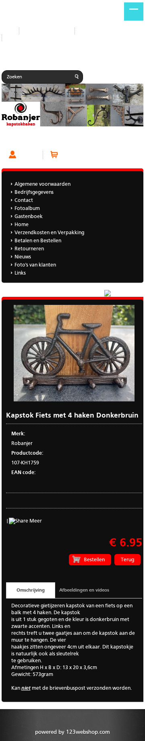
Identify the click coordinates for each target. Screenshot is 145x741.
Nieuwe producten (46, 31)
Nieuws (22, 257)
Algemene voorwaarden (42, 184)
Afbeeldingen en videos (84, 590)
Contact (90, 31)
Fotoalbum (27, 208)
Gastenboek (22, 37)
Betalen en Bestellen (37, 241)
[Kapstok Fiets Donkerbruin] (74, 400)
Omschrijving (31, 590)
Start (7, 31)
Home (21, 224)
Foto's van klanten (35, 265)
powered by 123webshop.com (72, 732)
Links (20, 273)
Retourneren (29, 249)
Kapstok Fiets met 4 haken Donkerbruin (49, 140)
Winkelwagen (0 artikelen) (91, 154)
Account (29, 154)
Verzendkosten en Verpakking (49, 232)
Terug (127, 560)
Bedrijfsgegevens (34, 192)
